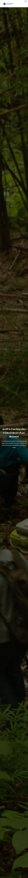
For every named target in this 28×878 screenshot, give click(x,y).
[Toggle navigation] (26, 1)
